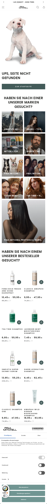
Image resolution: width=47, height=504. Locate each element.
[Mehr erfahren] (23, 2)
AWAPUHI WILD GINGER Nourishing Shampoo (32, 412)
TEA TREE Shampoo (12, 329)
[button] (37, 7)
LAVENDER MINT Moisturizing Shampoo (32, 331)
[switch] (5, 495)
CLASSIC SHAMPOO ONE (12, 411)
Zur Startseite (23, 86)
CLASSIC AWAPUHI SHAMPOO (34, 290)
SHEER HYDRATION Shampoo (34, 370)
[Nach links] (4, 2)
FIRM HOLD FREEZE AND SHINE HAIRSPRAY (11, 291)
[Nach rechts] (43, 2)
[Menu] (3, 7)
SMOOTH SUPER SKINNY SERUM (10, 370)
